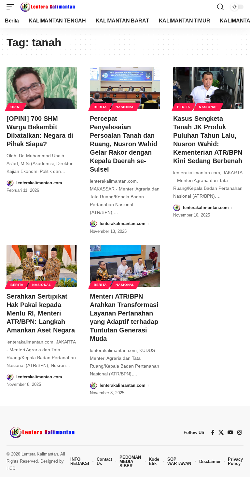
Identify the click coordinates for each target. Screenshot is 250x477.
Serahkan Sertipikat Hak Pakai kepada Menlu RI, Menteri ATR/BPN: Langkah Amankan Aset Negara (41, 313)
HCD (11, 468)
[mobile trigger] (12, 7)
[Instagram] (239, 432)
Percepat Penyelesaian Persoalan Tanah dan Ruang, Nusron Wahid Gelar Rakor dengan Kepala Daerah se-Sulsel (123, 144)
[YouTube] (230, 432)
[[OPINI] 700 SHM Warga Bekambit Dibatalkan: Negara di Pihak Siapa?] (42, 88)
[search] (220, 6)
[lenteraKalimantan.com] (47, 7)
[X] (221, 432)
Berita (100, 107)
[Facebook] (213, 432)
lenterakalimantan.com (39, 182)
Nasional (125, 107)
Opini (15, 107)
